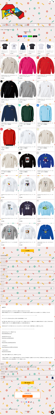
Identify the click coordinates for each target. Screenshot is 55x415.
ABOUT (9, 25)
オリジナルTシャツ (4, 258)
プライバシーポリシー (5, 409)
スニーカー (2, 288)
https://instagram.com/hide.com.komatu (10, 347)
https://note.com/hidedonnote (8, 338)
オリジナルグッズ (3, 265)
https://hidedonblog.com (7, 333)
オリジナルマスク (3, 262)
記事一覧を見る (27, 382)
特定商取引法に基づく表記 (14, 409)
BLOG (14, 25)
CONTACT (26, 25)
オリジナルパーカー (4, 271)
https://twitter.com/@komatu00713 (9, 342)
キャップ (2, 294)
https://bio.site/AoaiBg (6, 351)
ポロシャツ (2, 281)
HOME (4, 25)
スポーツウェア (3, 301)
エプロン (2, 291)
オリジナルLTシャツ (4, 268)
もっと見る (27, 250)
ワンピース (2, 284)
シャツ (2, 298)
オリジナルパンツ (3, 278)
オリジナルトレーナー (4, 275)
